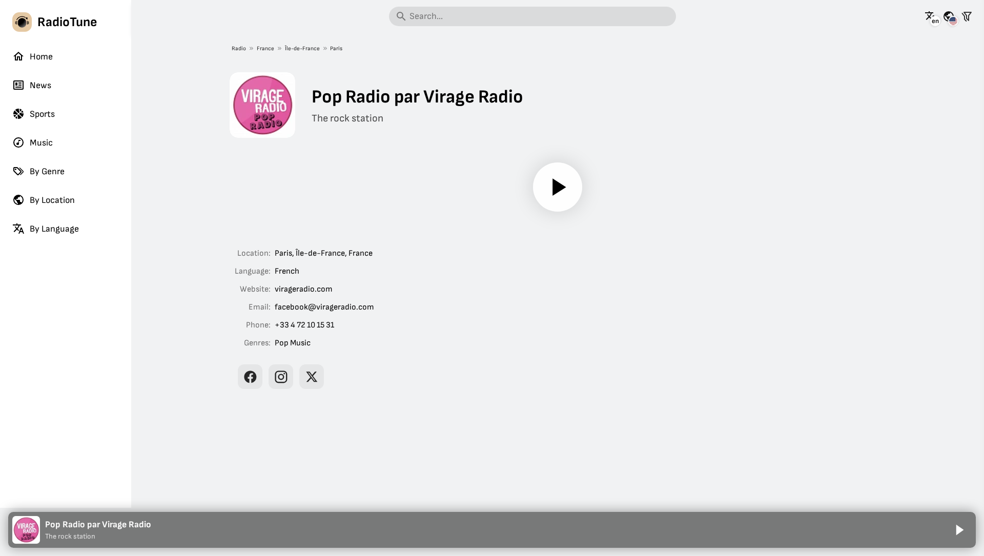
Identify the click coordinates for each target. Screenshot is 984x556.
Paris (336, 48)
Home (41, 56)
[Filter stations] (966, 16)
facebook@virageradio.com (324, 307)
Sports (42, 114)
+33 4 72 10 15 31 (304, 325)
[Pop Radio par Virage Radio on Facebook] (250, 376)
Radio (239, 48)
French (287, 271)
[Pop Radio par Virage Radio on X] (311, 376)
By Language (54, 228)
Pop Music (293, 343)
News (40, 85)
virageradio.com (304, 289)
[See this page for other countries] (948, 16)
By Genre (47, 171)
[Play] (557, 187)
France (265, 48)
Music (41, 142)
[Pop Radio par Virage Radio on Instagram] (281, 376)
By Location (52, 200)
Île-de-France (302, 48)
